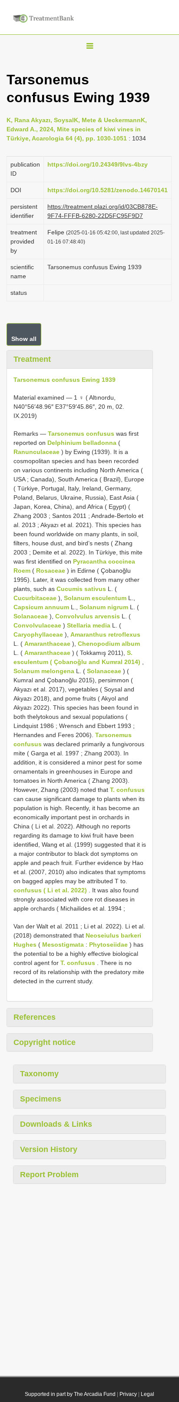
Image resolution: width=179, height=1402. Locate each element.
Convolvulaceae (37, 625)
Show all (23, 338)
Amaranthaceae (47, 643)
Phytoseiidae (108, 944)
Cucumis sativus (81, 588)
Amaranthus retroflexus (105, 634)
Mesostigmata (63, 944)
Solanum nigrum (104, 607)
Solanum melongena (43, 671)
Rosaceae (50, 570)
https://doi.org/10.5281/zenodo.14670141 (107, 190)
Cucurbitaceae (34, 597)
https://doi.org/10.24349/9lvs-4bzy (97, 164)
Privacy (128, 1394)
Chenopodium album (109, 643)
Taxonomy (39, 1073)
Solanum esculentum (95, 597)
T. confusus (127, 789)
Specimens (40, 1099)
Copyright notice (44, 1042)
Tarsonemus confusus (81, 433)
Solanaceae (30, 616)
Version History (48, 1149)
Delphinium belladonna (81, 442)
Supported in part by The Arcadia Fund (70, 1394)
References (34, 1017)
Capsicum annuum (41, 607)
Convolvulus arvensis (87, 616)
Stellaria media (88, 625)
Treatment (32, 359)
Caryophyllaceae (38, 634)
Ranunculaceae (36, 451)
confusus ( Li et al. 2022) (50, 890)
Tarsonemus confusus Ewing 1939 (64, 379)
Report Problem (49, 1174)
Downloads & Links (56, 1124)
